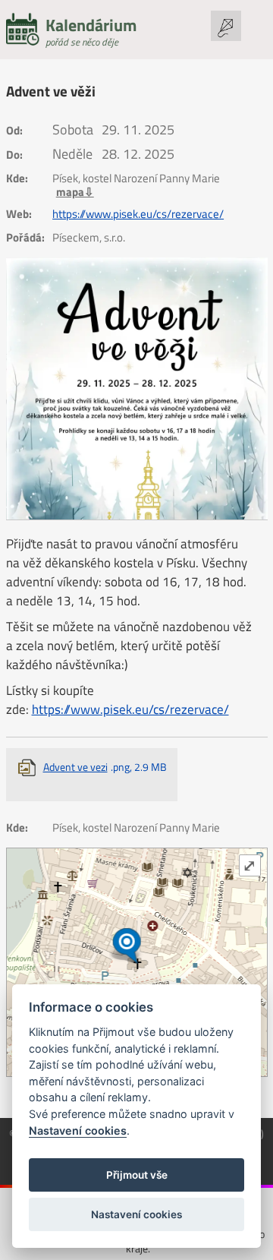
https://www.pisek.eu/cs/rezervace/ (138, 214)
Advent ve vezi (105, 767)
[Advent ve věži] (137, 388)
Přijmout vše (137, 1175)
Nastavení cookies (78, 1130)
